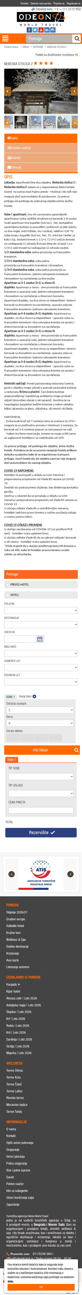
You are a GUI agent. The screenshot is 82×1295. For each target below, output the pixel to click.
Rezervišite (39, 832)
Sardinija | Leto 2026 (19, 1039)
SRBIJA (25, 47)
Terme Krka (13, 1077)
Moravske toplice (16, 1105)
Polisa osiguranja (16, 1163)
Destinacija (11, 618)
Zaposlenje (12, 1204)
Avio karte (12, 960)
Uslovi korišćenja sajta (20, 1198)
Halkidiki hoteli (15, 926)
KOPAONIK (38, 47)
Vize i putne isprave (18, 1170)
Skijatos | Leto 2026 (18, 1012)
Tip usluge (15, 785)
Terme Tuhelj (14, 1112)
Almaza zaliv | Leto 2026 (21, 998)
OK (41, 1287)
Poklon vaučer (15, 1184)
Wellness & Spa (16, 940)
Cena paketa (16, 802)
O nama (11, 1129)
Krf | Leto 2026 (15, 1019)
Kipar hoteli (13, 991)
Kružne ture (13, 933)
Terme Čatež (14, 1084)
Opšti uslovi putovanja (19, 1143)
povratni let (12, 675)
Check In (9, 632)
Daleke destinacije (17, 946)
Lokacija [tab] (16, 167)
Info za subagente (17, 1191)
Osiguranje (12, 1150)
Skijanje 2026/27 (17, 912)
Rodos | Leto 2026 (17, 1026)
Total (9, 822)
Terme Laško (14, 1091)
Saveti (10, 1177)
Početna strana (11, 47)
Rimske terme (15, 1098)
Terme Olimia (14, 1070)
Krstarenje (12, 953)
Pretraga (40, 750)
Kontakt (11, 1136)
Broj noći (10, 647)
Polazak (9, 604)
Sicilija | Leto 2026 (17, 1046)
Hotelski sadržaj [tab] (20, 148)
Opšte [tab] (14, 138)
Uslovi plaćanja (15, 1156)
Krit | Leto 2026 (16, 1032)
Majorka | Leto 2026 (19, 1053)
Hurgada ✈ (13, 984)
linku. (11, 1281)
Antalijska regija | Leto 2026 (23, 1005)
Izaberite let (12, 661)
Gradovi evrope (15, 919)
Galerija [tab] (15, 158)
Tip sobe (14, 768)
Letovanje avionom (17, 967)
